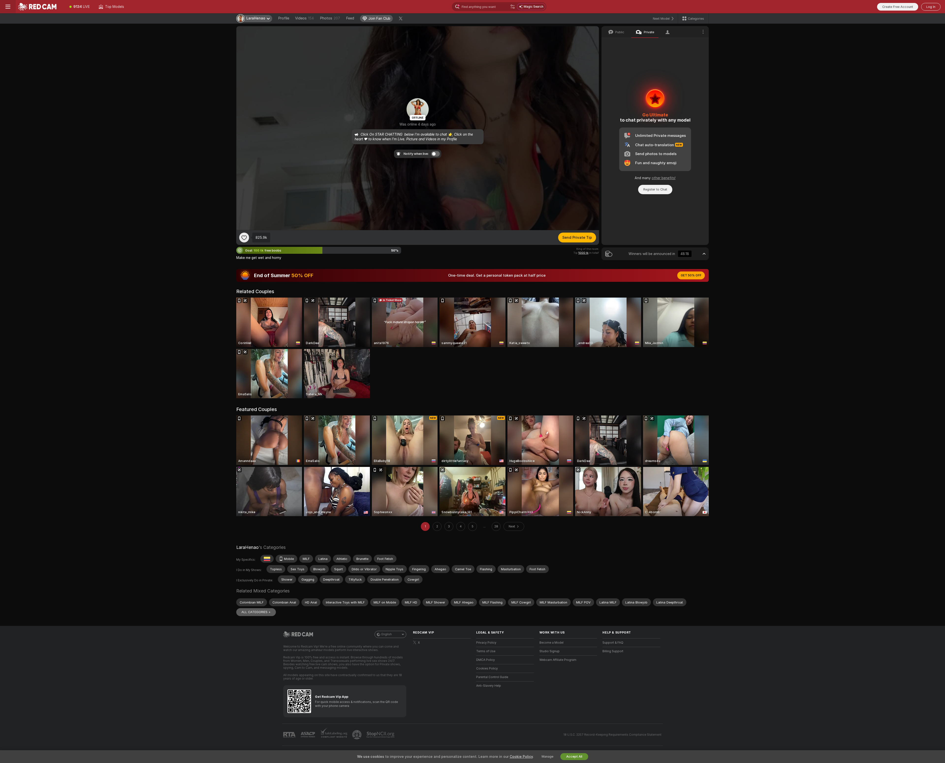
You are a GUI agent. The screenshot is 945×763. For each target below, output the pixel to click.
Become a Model (551, 642)
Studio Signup (549, 651)
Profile (283, 18)
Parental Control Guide (492, 677)
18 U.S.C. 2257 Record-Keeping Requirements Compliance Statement (612, 734)
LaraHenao (247, 547)
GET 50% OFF (691, 275)
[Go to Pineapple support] (357, 734)
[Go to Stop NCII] (380, 735)
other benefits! (664, 178)
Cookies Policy (487, 668)
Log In (930, 7)
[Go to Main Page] (40, 6)
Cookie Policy (521, 757)
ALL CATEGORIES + (256, 612)
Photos (330, 18)
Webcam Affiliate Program (557, 660)
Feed (350, 18)
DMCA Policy (485, 660)
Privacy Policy (486, 642)
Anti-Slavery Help (488, 685)
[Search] (512, 6)
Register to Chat (655, 189)
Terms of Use (485, 651)
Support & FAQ (612, 642)
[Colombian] (267, 559)
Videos (304, 18)
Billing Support (612, 651)
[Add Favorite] (244, 237)
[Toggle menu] (8, 6)
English (386, 634)
